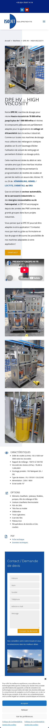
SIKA (31, 185)
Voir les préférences (24, 716)
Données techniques (20, 542)
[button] (45, 679)
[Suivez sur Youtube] (27, 10)
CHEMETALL (19, 185)
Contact (13, 252)
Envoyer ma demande (28, 631)
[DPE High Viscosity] (24, 336)
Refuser (24, 710)
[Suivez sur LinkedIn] (22, 10)
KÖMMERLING (20, 181)
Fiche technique (18, 539)
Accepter (24, 703)
